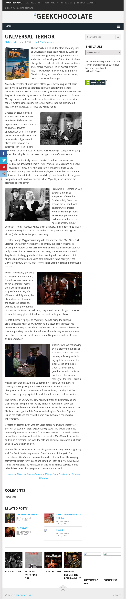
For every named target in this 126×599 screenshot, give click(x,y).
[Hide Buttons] (1, 180)
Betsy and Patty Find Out (58, 3)
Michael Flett (11, 42)
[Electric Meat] (14, 560)
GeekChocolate (23, 595)
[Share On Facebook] (3, 153)
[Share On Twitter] (3, 160)
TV (35, 42)
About (117, 595)
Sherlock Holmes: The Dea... (20, 8)
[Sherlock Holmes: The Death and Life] (73, 560)
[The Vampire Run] (92, 564)
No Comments (46, 42)
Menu (9, 26)
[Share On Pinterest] (3, 167)
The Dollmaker (85, 3)
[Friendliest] (112, 564)
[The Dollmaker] (53, 560)
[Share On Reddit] (3, 174)
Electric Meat (32, 3)
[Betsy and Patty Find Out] (33, 560)
